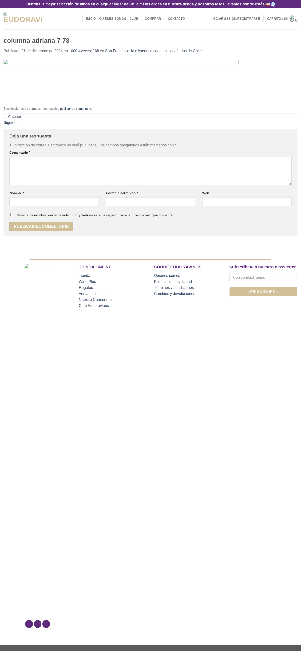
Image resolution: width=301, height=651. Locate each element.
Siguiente (14, 123)
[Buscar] (77, 18)
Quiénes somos (167, 276)
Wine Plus (87, 282)
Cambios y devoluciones (174, 294)
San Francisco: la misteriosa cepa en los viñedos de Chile (153, 51)
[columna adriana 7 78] (121, 79)
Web (205, 193)
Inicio (91, 18)
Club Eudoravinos (94, 306)
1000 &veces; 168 (84, 51)
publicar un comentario (75, 108)
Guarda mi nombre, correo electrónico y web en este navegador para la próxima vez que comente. (95, 215)
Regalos (86, 288)
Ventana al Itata (92, 294)
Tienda (84, 276)
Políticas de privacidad (173, 282)
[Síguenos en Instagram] (38, 624)
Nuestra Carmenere (95, 300)
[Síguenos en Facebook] (29, 624)
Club (134, 18)
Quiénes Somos (112, 18)
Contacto (176, 18)
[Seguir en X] (46, 624)
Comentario (19, 152)
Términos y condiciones (174, 288)
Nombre (16, 193)
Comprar (153, 18)
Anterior (12, 116)
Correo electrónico (122, 193)
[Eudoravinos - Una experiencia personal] (23, 18)
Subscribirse (263, 292)
